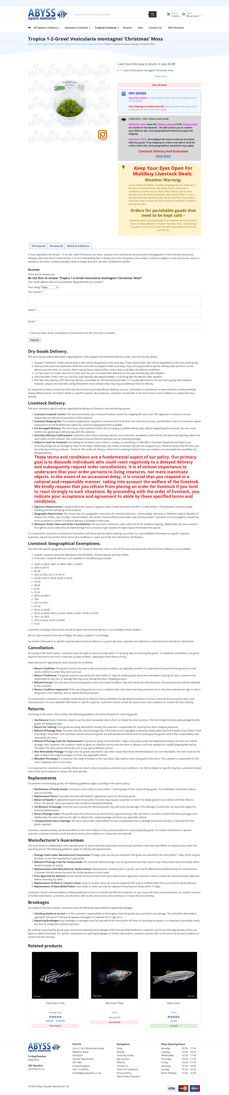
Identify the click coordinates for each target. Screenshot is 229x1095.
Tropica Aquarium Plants (92, 44)
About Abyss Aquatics (128, 1076)
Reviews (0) (56, 245)
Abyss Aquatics (34, 44)
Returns (121, 1062)
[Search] (153, 14)
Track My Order (125, 1055)
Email (32, 321)
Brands (120, 1051)
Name (32, 309)
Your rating (35, 287)
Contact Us (122, 1065)
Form (52, 719)
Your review (35, 291)
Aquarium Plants (73, 44)
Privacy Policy (124, 1072)
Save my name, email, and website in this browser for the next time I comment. (73, 332)
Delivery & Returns (78, 245)
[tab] (39, 246)
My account (123, 1058)
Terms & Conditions (127, 1069)
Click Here (163, 156)
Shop (45, 44)
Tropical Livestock (56, 44)
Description (39, 245)
